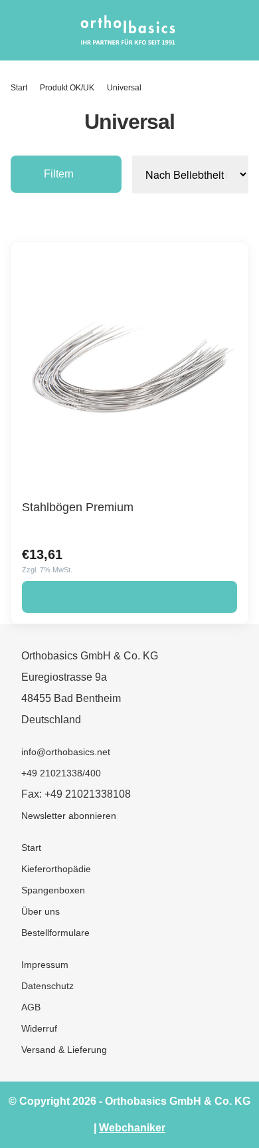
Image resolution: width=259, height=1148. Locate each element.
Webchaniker (132, 1127)
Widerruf (39, 1028)
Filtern (59, 173)
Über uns (40, 911)
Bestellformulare (55, 932)
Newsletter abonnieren (68, 815)
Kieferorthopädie (56, 868)
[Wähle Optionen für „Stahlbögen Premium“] (129, 597)
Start (19, 87)
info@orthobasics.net (65, 751)
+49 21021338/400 (61, 773)
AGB (31, 1007)
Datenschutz (47, 985)
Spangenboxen (53, 890)
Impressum (44, 964)
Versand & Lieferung (64, 1049)
